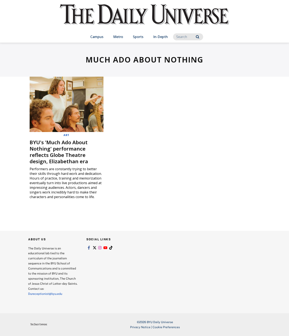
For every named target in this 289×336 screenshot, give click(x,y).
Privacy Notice (140, 327)
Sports (138, 36)
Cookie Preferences (166, 327)
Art (66, 134)
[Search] (197, 37)
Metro (118, 36)
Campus (96, 36)
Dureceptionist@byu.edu (45, 293)
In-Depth (160, 36)
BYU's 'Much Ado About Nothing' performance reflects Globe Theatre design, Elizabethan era (59, 152)
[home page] (144, 19)
